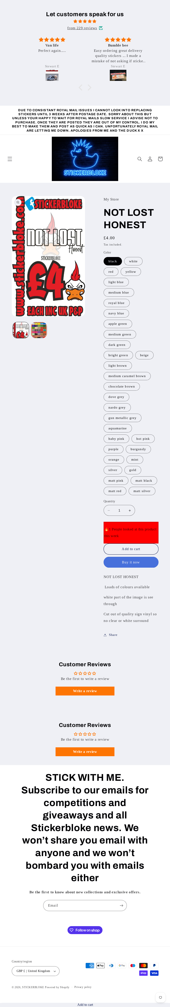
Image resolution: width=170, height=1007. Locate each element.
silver (112, 470)
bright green (118, 355)
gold (132, 470)
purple (113, 449)
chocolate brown (121, 386)
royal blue (116, 303)
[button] (82, 87)
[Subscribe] (121, 905)
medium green (119, 334)
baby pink (116, 438)
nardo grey (117, 407)
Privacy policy (83, 987)
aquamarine (117, 428)
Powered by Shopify (57, 987)
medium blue (118, 292)
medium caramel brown (127, 376)
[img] (85, 21)
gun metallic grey (122, 418)
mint (134, 459)
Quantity (109, 501)
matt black (143, 480)
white (133, 261)
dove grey (116, 397)
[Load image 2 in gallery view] (39, 330)
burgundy (138, 449)
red (111, 271)
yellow (131, 271)
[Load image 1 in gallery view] (21, 330)
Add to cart (85, 1005)
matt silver (142, 491)
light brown (117, 365)
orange (113, 459)
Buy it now (131, 562)
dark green (117, 345)
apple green (117, 323)
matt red (115, 491)
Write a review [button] (85, 691)
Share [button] (113, 635)
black (112, 261)
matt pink (116, 480)
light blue (116, 282)
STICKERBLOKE (33, 987)
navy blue (116, 313)
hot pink (143, 438)
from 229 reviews (82, 28)
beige (144, 355)
